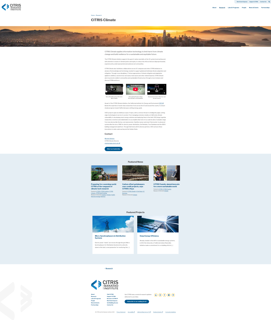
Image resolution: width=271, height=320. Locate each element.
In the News (139, 191)
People (244, 7)
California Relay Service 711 (143, 312)
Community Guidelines (170, 312)
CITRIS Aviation (104, 191)
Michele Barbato (109, 138)
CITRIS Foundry (167, 189)
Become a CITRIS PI (112, 298)
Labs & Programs (233, 7)
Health (113, 195)
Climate (109, 195)
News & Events (253, 7)
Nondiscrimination (157, 312)
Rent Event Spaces (242, 1)
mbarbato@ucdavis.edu (112, 143)
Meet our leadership (113, 149)
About (214, 7)
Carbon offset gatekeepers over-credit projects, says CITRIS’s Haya (133, 186)
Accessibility (131, 312)
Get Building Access (112, 303)
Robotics (103, 196)
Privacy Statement (121, 312)
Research (222, 7)
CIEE (160, 103)
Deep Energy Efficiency (149, 236)
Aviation (104, 195)
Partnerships (265, 7)
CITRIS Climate (132, 191)
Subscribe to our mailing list (136, 301)
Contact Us (263, 1)
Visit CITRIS (110, 294)
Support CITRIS (253, 1)
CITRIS (98, 191)
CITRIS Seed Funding (101, 193)
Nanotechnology (95, 196)
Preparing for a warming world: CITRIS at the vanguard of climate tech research (103, 186)
